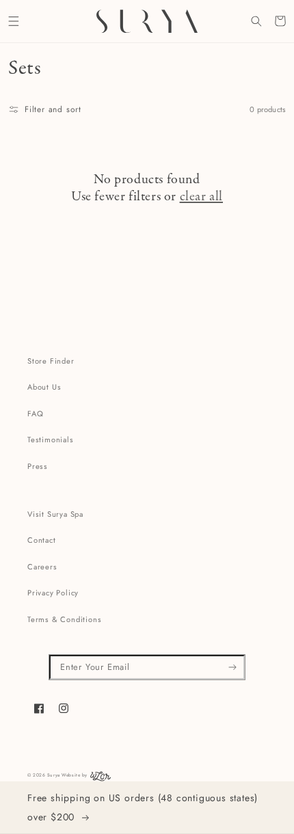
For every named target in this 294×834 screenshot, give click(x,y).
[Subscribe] (233, 667)
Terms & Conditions (64, 619)
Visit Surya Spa (55, 514)
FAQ (35, 413)
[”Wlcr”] (100, 779)
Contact (41, 540)
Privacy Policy (53, 592)
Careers (42, 566)
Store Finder (51, 360)
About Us (44, 386)
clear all (201, 197)
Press (37, 466)
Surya (53, 775)
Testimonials (50, 439)
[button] (13, 21)
